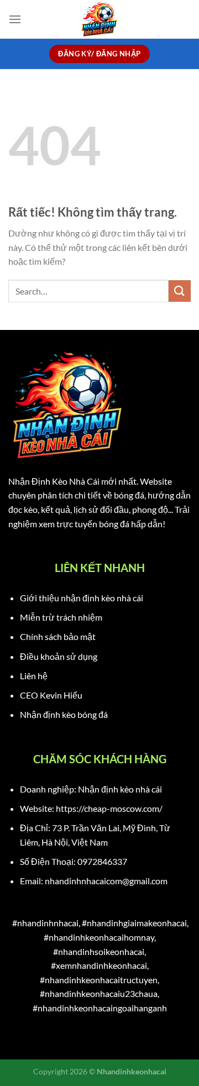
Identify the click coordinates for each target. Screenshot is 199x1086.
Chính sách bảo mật (58, 636)
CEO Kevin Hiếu (51, 695)
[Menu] (15, 19)
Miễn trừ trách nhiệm (61, 617)
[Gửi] (180, 291)
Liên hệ (34, 675)
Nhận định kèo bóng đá (64, 714)
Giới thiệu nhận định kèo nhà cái (81, 597)
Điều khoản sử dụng (58, 656)
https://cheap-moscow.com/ (109, 808)
